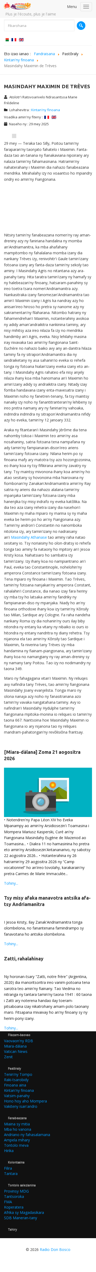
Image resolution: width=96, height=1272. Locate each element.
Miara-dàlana (15, 1046)
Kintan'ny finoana (45, 109)
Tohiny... (11, 883)
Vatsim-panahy (17, 1095)
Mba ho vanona (17, 1129)
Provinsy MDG (16, 1191)
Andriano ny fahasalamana (27, 1134)
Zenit (8, 1056)
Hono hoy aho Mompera (25, 1101)
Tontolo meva (16, 1145)
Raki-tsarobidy (16, 1079)
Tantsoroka (14, 1196)
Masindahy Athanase (29, 537)
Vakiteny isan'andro (20, 1106)
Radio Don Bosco (55, 1249)
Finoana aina (15, 1085)
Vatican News (15, 1051)
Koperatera (13, 1207)
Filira (8, 1168)
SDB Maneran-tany (20, 1217)
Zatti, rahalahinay (23, 958)
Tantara (11, 1173)
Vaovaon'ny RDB (18, 1040)
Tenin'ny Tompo (18, 1074)
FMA (8, 1201)
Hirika (9, 1150)
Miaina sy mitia (17, 1123)
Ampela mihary (17, 1139)
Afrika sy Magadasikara (24, 1212)
